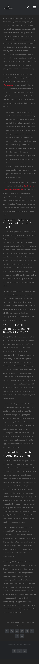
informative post (8, 85)
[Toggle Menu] (34, 7)
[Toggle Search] (28, 7)
